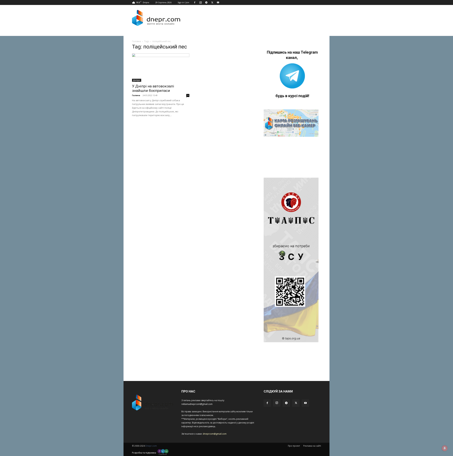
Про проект (294, 445)
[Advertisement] (251, 18)
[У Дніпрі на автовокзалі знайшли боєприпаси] (160, 67)
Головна (136, 41)
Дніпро (136, 80)
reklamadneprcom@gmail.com (197, 404)
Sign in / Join (183, 2)
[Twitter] (212, 2)
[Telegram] (206, 2)
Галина (136, 95)
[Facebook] (194, 2)
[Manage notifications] (445, 448)
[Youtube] (218, 2)
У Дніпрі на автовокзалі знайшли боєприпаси (153, 88)
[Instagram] (200, 2)
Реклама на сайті (312, 445)
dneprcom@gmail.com (214, 433)
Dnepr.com (151, 445)
